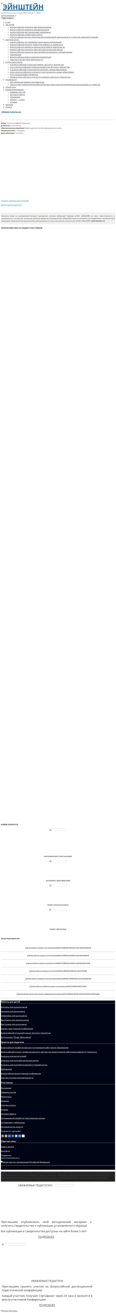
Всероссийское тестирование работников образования (35, 42)
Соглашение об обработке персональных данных (23, 1118)
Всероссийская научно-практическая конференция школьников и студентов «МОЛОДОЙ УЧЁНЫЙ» (54, 37)
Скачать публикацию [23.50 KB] (15, 201)
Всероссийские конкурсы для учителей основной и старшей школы (41, 52)
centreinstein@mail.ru (8, 15)
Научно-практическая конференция (17, 1028)
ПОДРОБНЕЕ (46, 1237)
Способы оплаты (8, 1105)
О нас (7, 22)
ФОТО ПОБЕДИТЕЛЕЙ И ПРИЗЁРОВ (24, 75)
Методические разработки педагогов (27, 82)
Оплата (8, 107)
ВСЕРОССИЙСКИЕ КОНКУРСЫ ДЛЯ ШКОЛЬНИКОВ (73, 955)
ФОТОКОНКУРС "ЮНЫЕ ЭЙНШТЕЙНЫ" (58, 880)
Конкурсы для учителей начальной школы (20, 1060)
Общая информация (14, 90)
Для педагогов (12, 40)
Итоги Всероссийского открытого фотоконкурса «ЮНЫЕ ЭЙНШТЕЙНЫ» (42, 72)
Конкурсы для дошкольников (14, 1007)
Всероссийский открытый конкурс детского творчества (26, 1033)
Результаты (10, 87)
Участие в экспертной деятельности (26, 60)
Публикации (15, 55)
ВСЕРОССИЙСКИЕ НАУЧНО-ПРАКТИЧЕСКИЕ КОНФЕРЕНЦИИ (81, 994)
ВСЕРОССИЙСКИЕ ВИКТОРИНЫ (77, 986)
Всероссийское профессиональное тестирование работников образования (34, 1047)
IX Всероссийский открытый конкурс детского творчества (37, 65)
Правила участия (17, 92)
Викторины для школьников (14, 1024)
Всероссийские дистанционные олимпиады (30, 32)
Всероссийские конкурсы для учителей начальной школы (36, 50)
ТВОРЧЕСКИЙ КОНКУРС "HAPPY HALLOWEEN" (58, 856)
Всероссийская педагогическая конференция (30, 57)
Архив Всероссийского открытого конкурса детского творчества (40, 77)
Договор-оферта (17, 95)
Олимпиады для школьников (14, 1016)
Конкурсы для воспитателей (13, 1056)
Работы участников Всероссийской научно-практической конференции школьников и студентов (55, 85)
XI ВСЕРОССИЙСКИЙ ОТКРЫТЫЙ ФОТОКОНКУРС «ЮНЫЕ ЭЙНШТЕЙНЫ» (38, 70)
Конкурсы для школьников (13, 1011)
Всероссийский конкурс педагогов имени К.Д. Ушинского (36, 45)
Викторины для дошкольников (15, 1020)
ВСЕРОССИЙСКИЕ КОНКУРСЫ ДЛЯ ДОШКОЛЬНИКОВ (74, 948)
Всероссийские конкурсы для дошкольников (30, 27)
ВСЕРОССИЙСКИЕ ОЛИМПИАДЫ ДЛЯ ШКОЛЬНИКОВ (74, 978)
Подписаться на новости (12, 1127)
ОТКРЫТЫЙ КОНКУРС (14, 62)
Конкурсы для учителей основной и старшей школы (24, 1065)
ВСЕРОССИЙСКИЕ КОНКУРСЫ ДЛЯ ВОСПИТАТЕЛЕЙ (74, 963)
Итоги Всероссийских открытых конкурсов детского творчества (40, 67)
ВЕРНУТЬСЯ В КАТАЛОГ (11, 205)
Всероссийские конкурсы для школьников (29, 30)
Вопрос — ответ (17, 100)
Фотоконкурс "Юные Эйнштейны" (16, 1037)
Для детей (9, 25)
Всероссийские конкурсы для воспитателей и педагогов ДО (37, 47)
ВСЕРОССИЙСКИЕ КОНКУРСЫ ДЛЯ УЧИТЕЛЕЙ (72, 971)
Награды (9, 105)
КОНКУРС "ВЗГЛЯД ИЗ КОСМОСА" (58, 905)
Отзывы (13, 102)
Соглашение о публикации (13, 1122)
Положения (15, 97)
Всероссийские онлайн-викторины (26, 35)
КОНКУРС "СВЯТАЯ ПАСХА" (58, 929)
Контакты (5, 1151)
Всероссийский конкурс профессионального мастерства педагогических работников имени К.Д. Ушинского (49, 1052)
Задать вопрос (7, 1146)
